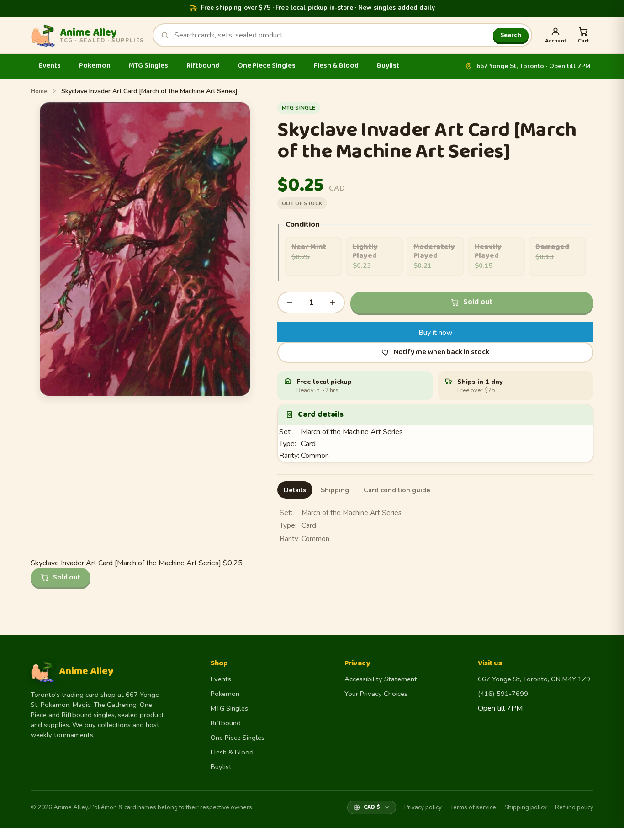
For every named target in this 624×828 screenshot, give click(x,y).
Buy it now (435, 333)
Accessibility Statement (380, 679)
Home (39, 91)
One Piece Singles (267, 65)
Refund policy (574, 807)
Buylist (388, 65)
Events (50, 65)
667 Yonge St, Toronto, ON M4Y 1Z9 (534, 679)
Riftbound (202, 65)
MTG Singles (148, 65)
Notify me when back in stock (441, 352)
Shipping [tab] (335, 489)
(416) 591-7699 (503, 693)
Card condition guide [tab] (397, 489)
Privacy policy (423, 807)
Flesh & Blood (336, 65)
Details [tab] (295, 489)
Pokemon (95, 65)
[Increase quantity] (332, 302)
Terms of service (473, 807)
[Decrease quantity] (289, 302)
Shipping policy (525, 807)
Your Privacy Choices (375, 693)
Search (510, 35)
